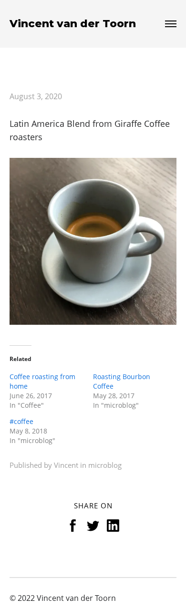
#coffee (21, 421)
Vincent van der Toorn (73, 24)
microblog (105, 465)
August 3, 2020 (36, 96)
